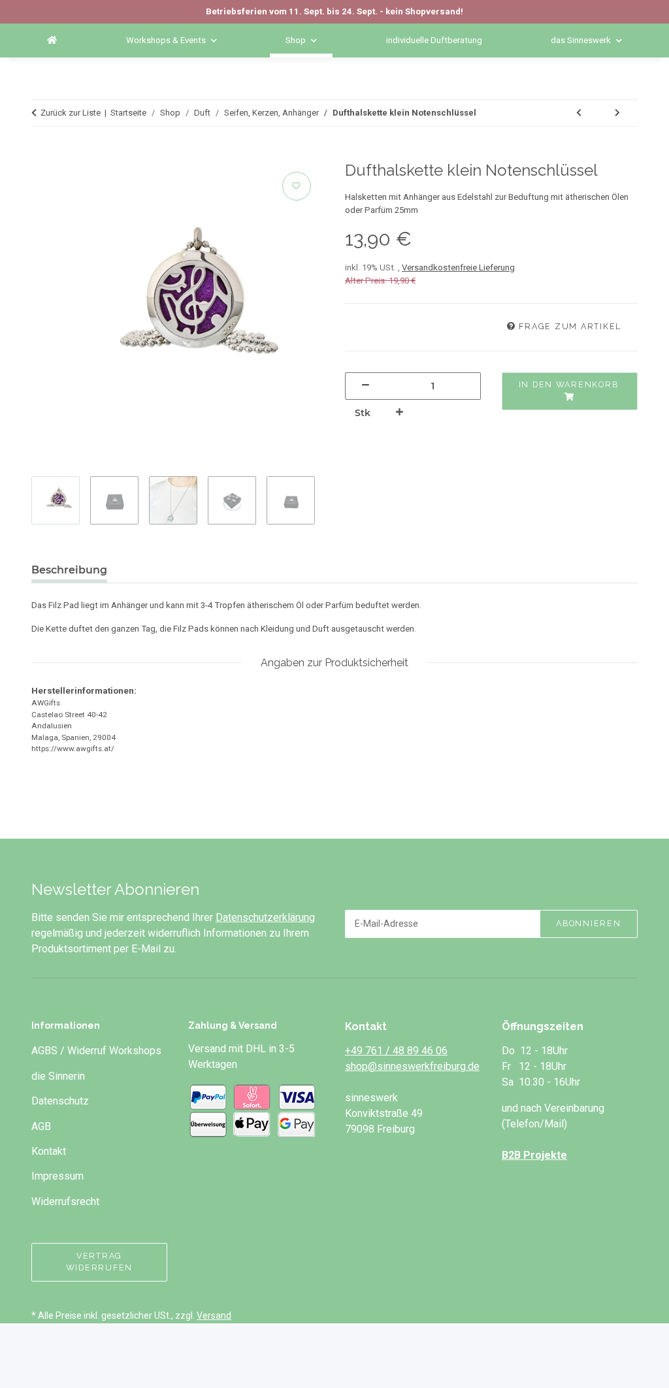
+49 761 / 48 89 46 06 (396, 1050)
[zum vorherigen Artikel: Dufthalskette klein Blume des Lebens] (579, 113)
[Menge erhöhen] (400, 412)
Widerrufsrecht (65, 1201)
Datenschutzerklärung (265, 917)
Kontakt (48, 1151)
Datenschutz (60, 1101)
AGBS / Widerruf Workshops (96, 1050)
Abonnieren (588, 923)
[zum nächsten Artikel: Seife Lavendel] (618, 113)
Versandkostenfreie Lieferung (458, 267)
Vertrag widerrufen (99, 1262)
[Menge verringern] (366, 385)
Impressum (57, 1176)
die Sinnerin (58, 1076)
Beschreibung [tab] (69, 570)
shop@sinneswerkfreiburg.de (412, 1066)
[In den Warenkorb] (47, 154)
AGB (41, 1126)
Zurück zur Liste (71, 113)
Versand (214, 1315)
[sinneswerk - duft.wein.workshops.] (52, 40)
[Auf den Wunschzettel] (296, 186)
